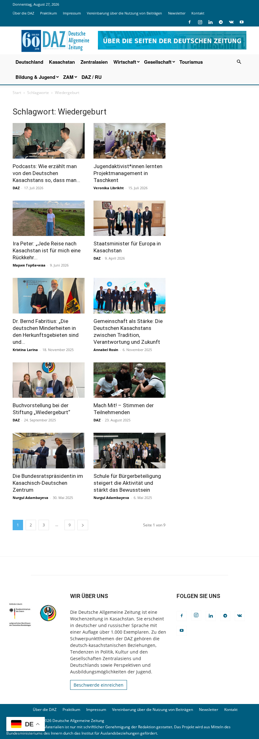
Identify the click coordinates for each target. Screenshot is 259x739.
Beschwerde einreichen (98, 685)
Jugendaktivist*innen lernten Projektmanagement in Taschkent (127, 173)
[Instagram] (200, 22)
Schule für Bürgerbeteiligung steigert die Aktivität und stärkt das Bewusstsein (127, 483)
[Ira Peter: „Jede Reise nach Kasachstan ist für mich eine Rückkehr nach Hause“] (49, 218)
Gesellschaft (158, 61)
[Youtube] (241, 22)
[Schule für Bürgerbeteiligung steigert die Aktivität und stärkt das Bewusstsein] (129, 450)
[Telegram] (221, 22)
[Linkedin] (210, 22)
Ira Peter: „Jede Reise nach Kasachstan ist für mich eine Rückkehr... (47, 250)
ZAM (68, 76)
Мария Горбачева (29, 265)
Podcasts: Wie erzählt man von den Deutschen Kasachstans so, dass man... (46, 173)
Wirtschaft (124, 61)
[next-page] (82, 525)
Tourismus (191, 61)
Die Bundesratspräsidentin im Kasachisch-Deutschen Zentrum (48, 483)
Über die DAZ (23, 13)
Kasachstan (62, 61)
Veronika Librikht (108, 187)
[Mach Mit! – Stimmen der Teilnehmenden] (129, 380)
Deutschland (29, 61)
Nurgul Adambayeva (30, 497)
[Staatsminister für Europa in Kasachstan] (129, 218)
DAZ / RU (91, 76)
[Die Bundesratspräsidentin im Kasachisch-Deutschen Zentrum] (49, 450)
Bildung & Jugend (35, 76)
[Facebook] (189, 22)
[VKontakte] (231, 22)
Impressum (72, 13)
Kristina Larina (25, 349)
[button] (238, 62)
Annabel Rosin (105, 349)
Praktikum (48, 13)
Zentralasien (94, 61)
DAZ (16, 187)
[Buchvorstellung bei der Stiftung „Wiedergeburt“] (49, 380)
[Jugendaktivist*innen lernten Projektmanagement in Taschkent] (129, 141)
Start (17, 92)
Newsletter (176, 13)
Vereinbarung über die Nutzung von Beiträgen (124, 13)
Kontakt (197, 13)
